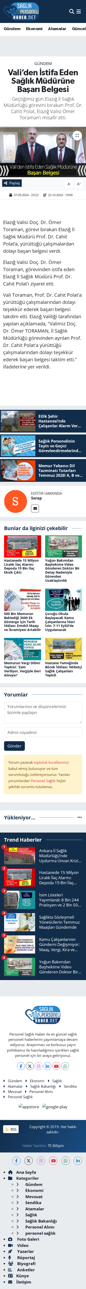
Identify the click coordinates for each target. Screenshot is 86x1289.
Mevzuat (15, 1091)
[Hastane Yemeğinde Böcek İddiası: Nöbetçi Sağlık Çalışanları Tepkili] (63, 648)
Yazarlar (25, 1251)
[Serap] (15, 501)
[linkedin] (78, 1161)
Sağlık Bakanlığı (43, 1086)
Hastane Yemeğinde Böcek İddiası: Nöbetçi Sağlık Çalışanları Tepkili (63, 669)
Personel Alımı (41, 1091)
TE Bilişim (56, 1145)
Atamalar (57, 29)
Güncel (79, 29)
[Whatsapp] (65, 1066)
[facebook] (16, 1161)
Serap (36, 498)
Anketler (25, 1270)
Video (22, 1245)
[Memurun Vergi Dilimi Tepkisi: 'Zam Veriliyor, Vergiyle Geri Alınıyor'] (22, 648)
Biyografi (26, 1263)
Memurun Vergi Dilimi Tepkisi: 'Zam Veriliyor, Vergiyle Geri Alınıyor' (22, 669)
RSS (13, 1129)
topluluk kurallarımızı (51, 762)
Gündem (12, 29)
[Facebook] (21, 1066)
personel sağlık (40, 1233)
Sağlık (57, 1080)
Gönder (14, 746)
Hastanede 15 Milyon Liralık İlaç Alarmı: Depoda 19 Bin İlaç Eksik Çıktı (21, 566)
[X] (30, 1066)
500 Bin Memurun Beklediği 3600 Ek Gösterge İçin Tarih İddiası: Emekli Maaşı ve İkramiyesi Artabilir (22, 621)
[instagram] (41, 1161)
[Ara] (71, 11)
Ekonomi (34, 29)
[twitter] (28, 1161)
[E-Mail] (35, 508)
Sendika (70, 1086)
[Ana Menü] (78, 11)
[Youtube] (56, 1066)
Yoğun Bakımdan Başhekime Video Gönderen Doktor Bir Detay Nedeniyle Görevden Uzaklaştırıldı (62, 570)
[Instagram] (39, 1066)
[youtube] (53, 1161)
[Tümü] (79, 817)
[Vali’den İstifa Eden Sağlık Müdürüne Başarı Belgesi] (43, 152)
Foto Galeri (27, 1239)
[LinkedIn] (47, 1066)
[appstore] (29, 1107)
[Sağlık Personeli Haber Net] (21, 11)
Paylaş (14, 183)
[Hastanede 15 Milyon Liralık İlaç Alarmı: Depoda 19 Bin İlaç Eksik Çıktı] (22, 546)
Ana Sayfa (26, 1172)
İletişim (23, 1282)
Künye (22, 1275)
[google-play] (55, 1107)
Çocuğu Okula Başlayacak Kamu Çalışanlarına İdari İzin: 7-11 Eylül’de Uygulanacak (60, 621)
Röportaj (25, 1257)
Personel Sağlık (43, 780)
